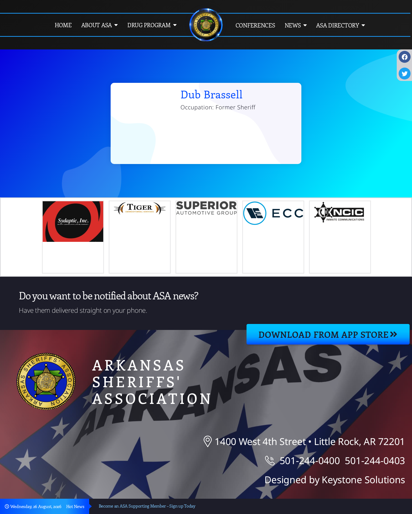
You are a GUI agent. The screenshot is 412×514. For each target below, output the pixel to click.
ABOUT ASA (96, 25)
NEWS (293, 25)
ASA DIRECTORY (337, 25)
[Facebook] (405, 57)
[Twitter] (405, 73)
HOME (63, 25)
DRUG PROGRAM (149, 25)
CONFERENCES (255, 25)
